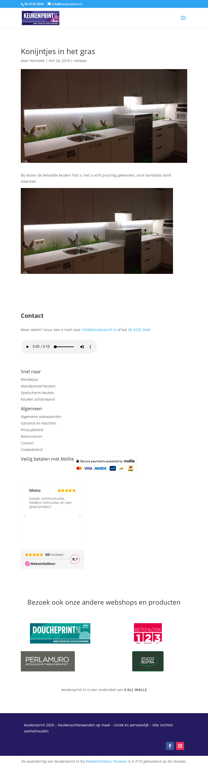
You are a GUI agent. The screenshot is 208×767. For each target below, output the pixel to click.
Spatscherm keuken (37, 392)
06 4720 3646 (139, 329)
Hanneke (37, 60)
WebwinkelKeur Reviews (106, 761)
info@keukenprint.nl (99, 329)
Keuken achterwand (38, 399)
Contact (27, 443)
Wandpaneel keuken (38, 386)
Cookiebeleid (32, 449)
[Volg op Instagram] (180, 746)
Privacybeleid (32, 429)
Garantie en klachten (38, 423)
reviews (80, 60)
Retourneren (31, 436)
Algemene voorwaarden (41, 416)
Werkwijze (29, 379)
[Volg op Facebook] (170, 746)
